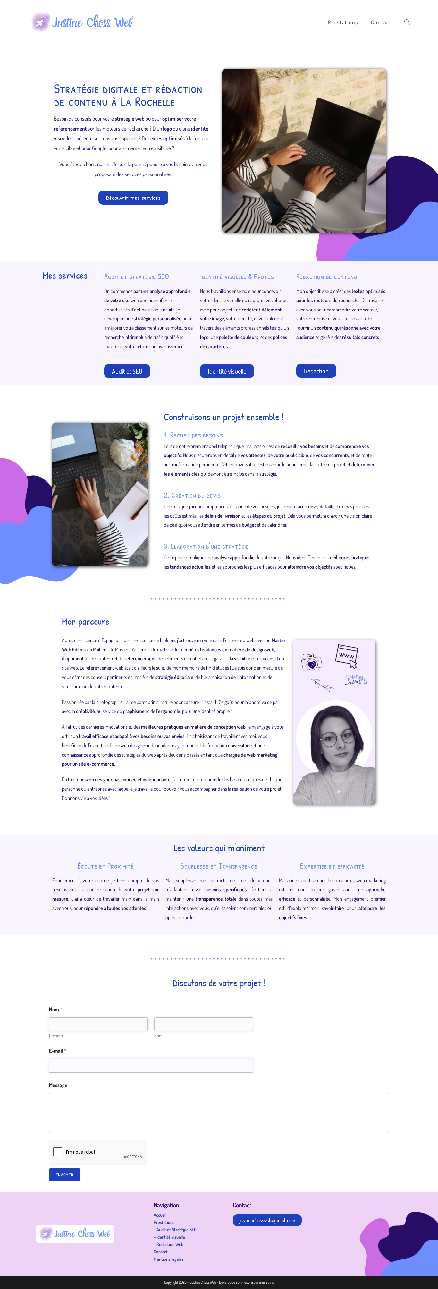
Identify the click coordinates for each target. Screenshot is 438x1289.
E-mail (57, 1051)
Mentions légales (169, 1259)
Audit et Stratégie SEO (176, 1229)
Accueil (160, 1214)
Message (58, 1085)
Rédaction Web (169, 1244)
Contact (161, 1251)
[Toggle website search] (407, 22)
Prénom (56, 1035)
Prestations (164, 1222)
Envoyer (64, 1174)
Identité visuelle (170, 1237)
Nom (158, 1035)
